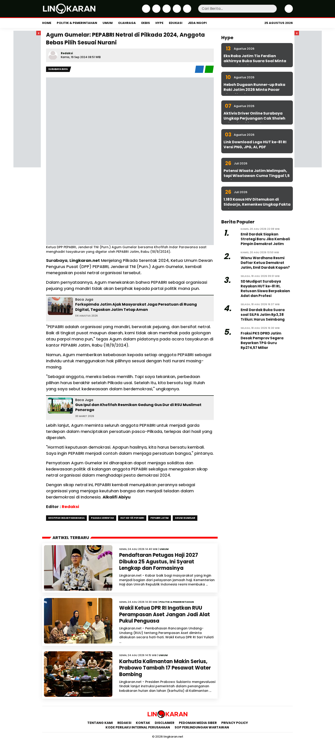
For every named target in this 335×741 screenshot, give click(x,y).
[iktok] (176, 11)
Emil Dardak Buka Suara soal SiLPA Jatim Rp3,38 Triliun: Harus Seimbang (263, 314)
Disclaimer (164, 723)
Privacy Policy (234, 723)
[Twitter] (155, 11)
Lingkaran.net (85, 260)
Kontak (143, 723)
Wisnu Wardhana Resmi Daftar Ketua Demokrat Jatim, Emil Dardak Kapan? (265, 263)
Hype (159, 23)
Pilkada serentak (102, 518)
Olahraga (127, 23)
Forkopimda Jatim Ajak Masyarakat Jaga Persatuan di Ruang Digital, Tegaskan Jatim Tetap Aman (136, 307)
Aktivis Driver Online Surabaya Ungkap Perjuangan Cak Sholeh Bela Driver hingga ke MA (254, 118)
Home (46, 23)
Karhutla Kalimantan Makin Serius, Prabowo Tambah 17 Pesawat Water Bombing (165, 668)
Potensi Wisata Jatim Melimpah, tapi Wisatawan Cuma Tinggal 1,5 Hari (257, 176)
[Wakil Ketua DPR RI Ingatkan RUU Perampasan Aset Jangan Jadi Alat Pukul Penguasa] (78, 621)
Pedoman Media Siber (198, 723)
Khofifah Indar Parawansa (66, 518)
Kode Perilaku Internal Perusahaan (138, 727)
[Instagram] (166, 11)
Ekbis (145, 23)
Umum (108, 23)
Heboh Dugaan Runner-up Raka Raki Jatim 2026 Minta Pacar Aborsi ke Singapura (254, 89)
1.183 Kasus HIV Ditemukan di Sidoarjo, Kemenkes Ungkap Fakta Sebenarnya (257, 204)
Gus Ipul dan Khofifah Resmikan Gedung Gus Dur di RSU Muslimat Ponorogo (138, 407)
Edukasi (175, 23)
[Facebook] (145, 11)
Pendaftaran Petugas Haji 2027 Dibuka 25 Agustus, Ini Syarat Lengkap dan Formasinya (158, 562)
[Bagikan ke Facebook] (200, 72)
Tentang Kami (100, 723)
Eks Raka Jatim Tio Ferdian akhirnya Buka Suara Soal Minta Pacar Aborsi (255, 61)
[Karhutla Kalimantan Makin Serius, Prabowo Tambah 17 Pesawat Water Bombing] (78, 674)
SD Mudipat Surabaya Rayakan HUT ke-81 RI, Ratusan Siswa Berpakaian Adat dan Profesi (265, 288)
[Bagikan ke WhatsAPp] (209, 72)
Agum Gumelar (185, 518)
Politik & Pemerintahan (77, 23)
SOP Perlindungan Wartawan (202, 727)
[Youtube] (186, 11)
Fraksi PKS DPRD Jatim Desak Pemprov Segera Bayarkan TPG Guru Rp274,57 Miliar (262, 340)
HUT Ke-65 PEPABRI (132, 518)
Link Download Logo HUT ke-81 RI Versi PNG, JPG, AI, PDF (255, 144)
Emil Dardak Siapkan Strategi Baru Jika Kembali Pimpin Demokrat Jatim (265, 239)
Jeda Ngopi (197, 23)
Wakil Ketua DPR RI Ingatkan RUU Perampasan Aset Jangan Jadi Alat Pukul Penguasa (164, 614)
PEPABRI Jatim (159, 518)
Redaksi (67, 53)
